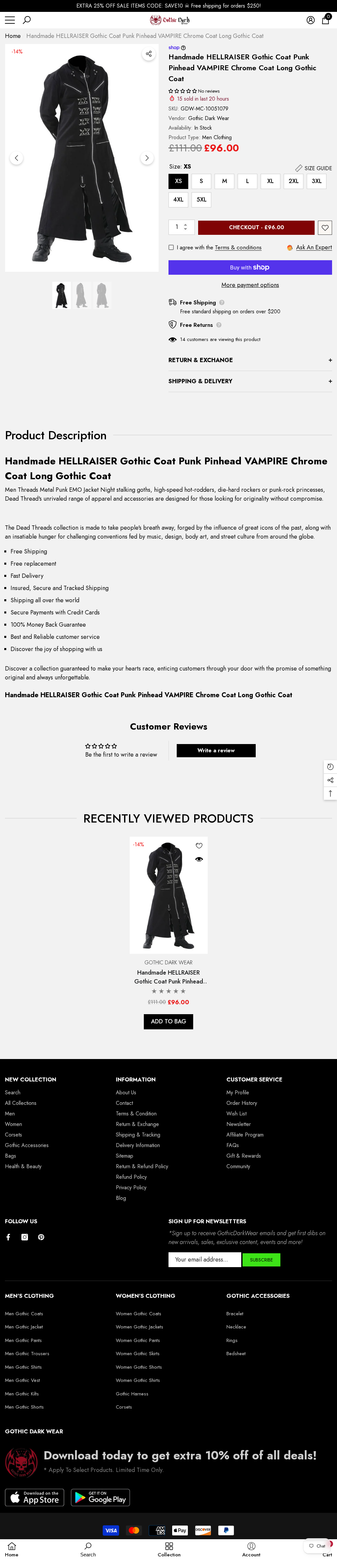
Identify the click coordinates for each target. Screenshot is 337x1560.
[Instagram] (24, 1237)
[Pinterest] (41, 1237)
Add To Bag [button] (168, 1021)
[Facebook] (8, 1237)
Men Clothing (217, 137)
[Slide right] (147, 158)
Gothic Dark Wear (208, 118)
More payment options (250, 285)
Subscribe (261, 1260)
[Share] (148, 53)
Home (13, 36)
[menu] (10, 20)
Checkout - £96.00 (256, 227)
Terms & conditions (238, 247)
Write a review (216, 750)
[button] (27, 20)
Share (148, 53)
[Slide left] (16, 158)
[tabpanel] (168, 933)
